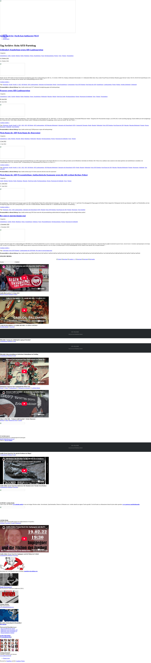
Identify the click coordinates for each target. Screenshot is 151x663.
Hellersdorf (44, 96)
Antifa (9, 55)
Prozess (147, 125)
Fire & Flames (8, 440)
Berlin (22, 55)
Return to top (6, 658)
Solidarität (8, 126)
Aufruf (6, 294)
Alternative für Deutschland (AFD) (67, 125)
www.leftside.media (18, 504)
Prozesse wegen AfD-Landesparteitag (15, 91)
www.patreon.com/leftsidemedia (131, 504)
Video (15, 294)
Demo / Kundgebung (35, 55)
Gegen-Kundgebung (62, 84)
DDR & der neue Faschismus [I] (9, 631)
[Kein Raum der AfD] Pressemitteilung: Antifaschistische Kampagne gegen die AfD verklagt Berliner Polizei (44, 175)
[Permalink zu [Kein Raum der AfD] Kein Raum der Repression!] (12, 158)
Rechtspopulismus (49, 55)
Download (3, 624)
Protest (114, 84)
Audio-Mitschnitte (5, 635)
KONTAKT (6, 39)
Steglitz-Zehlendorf (126, 84)
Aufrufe (13, 55)
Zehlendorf (134, 84)
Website (11, 294)
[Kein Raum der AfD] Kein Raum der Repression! (20, 133)
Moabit (54, 96)
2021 (19, 125)
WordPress (9, 661)
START (5, 34)
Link (14, 341)
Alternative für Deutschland (45, 84)
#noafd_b (15, 84)
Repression (3, 126)
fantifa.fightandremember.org (7, 439)
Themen (64, 55)
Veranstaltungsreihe (5, 637)
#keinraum (5, 84)
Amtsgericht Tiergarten (82, 125)
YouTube (12, 327)
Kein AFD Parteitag (80, 84)
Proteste (142, 125)
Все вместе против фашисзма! (13, 216)
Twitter (13, 523)
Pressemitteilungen (46, 221)
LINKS (5, 37)
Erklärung (35, 221)
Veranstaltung (70, 55)
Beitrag (10, 341)
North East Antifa (61, 96)
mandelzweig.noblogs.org (31, 571)
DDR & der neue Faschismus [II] (9, 630)
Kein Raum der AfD (91, 84)
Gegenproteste (71, 84)
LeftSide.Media (4, 327)
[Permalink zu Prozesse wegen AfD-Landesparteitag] (12, 116)
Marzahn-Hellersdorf (134, 125)
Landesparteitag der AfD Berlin (27, 250)
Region (56, 55)
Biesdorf (94, 125)
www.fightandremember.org (7, 607)
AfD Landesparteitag (33, 84)
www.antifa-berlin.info (5, 655)
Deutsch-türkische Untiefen (7, 632)
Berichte (18, 138)
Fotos (1, 294)
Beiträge (18, 55)
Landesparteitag (108, 84)
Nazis (42, 55)
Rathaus (118, 84)
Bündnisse (26, 55)
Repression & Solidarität (86, 96)
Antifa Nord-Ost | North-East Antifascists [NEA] (19, 36)
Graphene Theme (20, 661)
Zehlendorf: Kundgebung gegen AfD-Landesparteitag (21, 50)
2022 (19, 84)
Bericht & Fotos (13, 420)
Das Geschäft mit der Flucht (8, 628)
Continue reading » (5, 82)
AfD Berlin (24, 84)
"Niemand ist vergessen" (24, 388)
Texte (60, 55)
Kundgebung (100, 84)
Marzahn (49, 96)
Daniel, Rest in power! (6, 587)
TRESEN (5, 36)
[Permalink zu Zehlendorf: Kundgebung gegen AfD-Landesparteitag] (12, 75)
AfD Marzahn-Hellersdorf (51, 125)
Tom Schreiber (15, 126)
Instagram (18, 523)
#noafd (10, 84)
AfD (26, 125)
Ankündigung (3, 55)
